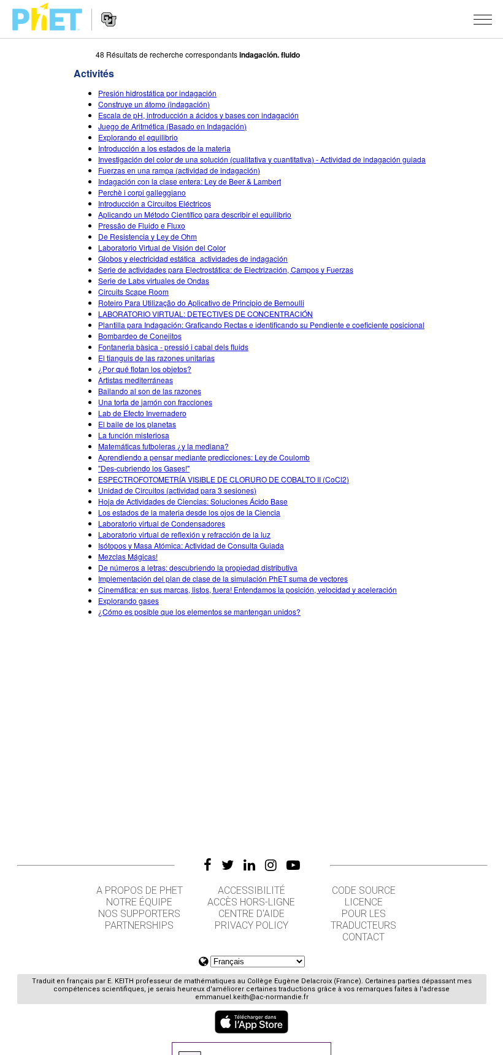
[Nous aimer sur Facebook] (207, 865)
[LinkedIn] (249, 865)
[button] (483, 19)
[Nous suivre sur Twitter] (227, 865)
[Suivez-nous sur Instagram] (270, 865)
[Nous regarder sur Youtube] (293, 865)
